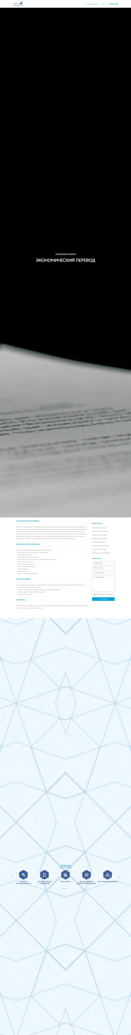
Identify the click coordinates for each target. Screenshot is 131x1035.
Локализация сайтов (100, 542)
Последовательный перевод (102, 553)
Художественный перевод (101, 545)
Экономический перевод (101, 531)
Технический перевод (100, 527)
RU (103, 4)
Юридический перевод (100, 535)
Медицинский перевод (100, 538)
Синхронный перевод (100, 549)
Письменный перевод (65, 254)
